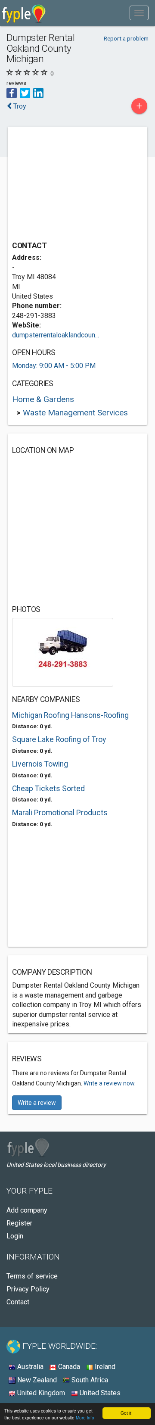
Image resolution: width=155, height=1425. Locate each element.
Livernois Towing (40, 764)
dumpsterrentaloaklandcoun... (55, 335)
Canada (68, 1367)
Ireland (104, 1367)
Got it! (127, 1412)
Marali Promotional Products (60, 812)
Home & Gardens (43, 399)
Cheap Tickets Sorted (48, 788)
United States (99, 1393)
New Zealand (36, 1380)
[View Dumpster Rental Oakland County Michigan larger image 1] (62, 652)
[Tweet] (25, 92)
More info (85, 1417)
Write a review (37, 1102)
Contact (17, 1302)
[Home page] (24, 13)
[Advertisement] (76, 185)
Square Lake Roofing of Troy (59, 739)
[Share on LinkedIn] (38, 92)
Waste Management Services (75, 413)
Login (14, 1236)
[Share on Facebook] (11, 92)
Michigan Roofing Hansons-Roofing (70, 715)
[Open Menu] (139, 13)
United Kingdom (40, 1393)
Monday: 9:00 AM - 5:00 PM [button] (54, 366)
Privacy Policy (28, 1289)
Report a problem (126, 38)
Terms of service (32, 1276)
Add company (26, 1210)
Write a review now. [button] (110, 1083)
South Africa (89, 1380)
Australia (29, 1367)
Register (19, 1223)
